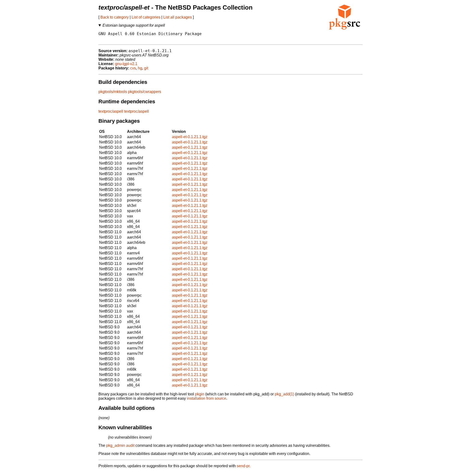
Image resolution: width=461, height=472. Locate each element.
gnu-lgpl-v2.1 (126, 64)
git (146, 68)
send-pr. (243, 466)
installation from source (206, 398)
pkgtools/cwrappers (144, 92)
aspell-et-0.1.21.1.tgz (189, 137)
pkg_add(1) (284, 394)
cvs (133, 68)
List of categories (146, 17)
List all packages (177, 17)
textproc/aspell (110, 111)
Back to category (114, 17)
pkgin (199, 394)
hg (140, 68)
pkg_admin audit (120, 445)
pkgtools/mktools (112, 92)
